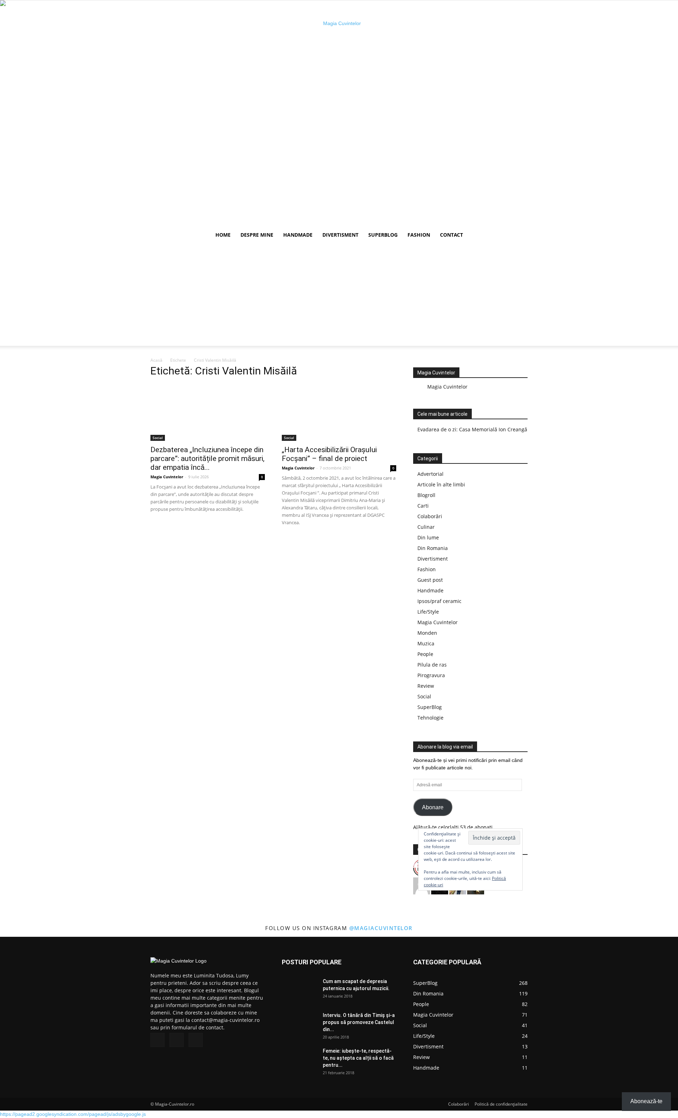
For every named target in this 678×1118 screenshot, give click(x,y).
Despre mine (256, 234)
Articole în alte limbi (441, 484)
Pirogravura (431, 675)
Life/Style (428, 611)
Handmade (298, 234)
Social (158, 437)
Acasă (156, 360)
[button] (519, 235)
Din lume (428, 537)
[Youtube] (196, 1040)
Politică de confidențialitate (501, 1104)
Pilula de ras (432, 664)
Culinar (426, 526)
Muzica (425, 643)
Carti (423, 505)
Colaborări (429, 516)
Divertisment (340, 234)
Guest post (430, 579)
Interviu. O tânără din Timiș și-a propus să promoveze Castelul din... (359, 1022)
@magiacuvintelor (381, 927)
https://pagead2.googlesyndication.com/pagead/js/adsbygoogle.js (73, 1114)
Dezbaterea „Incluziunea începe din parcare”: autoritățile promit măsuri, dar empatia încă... (207, 458)
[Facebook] (157, 1040)
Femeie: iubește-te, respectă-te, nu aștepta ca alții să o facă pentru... (358, 1058)
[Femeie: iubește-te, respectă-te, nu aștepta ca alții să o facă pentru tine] (299, 1059)
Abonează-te (646, 1101)
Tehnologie (430, 717)
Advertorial (430, 474)
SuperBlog (383, 234)
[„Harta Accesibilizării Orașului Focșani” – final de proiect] (339, 412)
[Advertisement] (339, 296)
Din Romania (432, 548)
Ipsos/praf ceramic (439, 601)
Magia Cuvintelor (166, 476)
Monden (427, 632)
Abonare (433, 807)
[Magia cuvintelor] (339, 113)
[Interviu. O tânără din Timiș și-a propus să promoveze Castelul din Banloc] (299, 1024)
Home (223, 234)
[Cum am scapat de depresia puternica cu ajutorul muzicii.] (299, 990)
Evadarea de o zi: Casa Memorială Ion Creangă (472, 429)
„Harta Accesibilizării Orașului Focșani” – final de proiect (329, 454)
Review (425, 685)
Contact (451, 234)
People (425, 654)
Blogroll (426, 495)
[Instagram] (177, 1040)
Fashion (419, 234)
